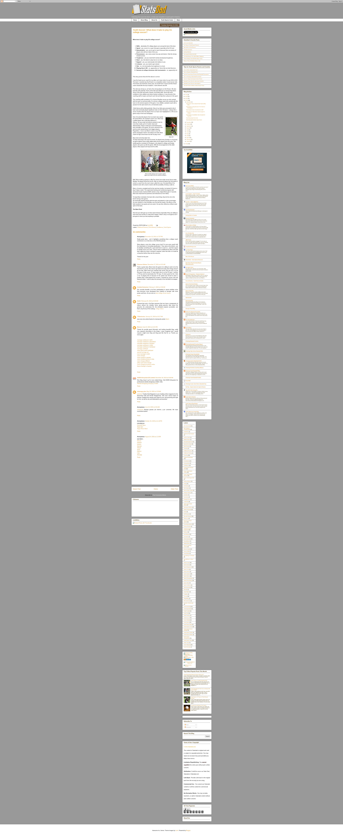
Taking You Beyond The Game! (193, 311)
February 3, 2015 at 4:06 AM (157, 287)
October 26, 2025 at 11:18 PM (153, 421)
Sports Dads (186, 564)
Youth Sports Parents (191, 396)
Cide (138, 453)
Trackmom (188, 334)
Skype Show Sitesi (142, 428)
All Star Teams (187, 437)
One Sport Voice (189, 267)
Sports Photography (188, 578)
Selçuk (139, 447)
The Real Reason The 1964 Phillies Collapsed (193, 56)
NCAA (185, 511)
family (185, 483)
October (188, 124)
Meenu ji (139, 327)
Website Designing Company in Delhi (147, 383)
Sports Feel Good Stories (191, 284)
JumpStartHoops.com (191, 246)
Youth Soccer (187, 617)
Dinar (138, 449)
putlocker (139, 394)
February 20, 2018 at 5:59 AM (149, 301)
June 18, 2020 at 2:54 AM (152, 407)
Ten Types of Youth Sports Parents (191, 45)
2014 (186, 94)
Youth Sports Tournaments (186, 637)
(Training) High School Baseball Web (194, 351)
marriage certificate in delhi (144, 340)
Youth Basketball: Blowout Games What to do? (194, 674)
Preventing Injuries (188, 524)
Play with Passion (187, 516)
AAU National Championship (187, 429)
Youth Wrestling (187, 647)
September (188, 126)
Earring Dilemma (187, 51)
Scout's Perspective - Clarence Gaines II (195, 274)
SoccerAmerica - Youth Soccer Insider (194, 280)
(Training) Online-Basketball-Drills (194, 360)
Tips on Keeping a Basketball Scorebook (192, 76)
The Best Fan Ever (188, 49)
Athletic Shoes (187, 439)
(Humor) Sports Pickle (191, 225)
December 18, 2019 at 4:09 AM (164, 377)
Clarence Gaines (142, 264)
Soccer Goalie (187, 549)
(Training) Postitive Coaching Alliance (194, 367)
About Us (154, 20)
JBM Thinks (188, 239)
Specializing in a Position (189, 555)
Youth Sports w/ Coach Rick (192, 411)
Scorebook (186, 536)
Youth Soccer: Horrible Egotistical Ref (199, 680)
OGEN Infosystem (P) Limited (146, 377)
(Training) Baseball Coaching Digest (194, 344)
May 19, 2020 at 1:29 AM (154, 391)
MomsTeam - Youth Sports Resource (194, 259)
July (187, 129)
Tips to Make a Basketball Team (191, 69)
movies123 (140, 409)
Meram (139, 440)
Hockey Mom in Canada (191, 215)
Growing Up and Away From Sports (198, 705)
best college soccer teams (163, 293)
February (188, 139)
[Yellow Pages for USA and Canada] (187, 659)
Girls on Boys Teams (188, 490)
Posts (187, 724)
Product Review (187, 526)
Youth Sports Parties (188, 632)
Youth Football (187, 611)
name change (141, 355)
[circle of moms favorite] (189, 666)
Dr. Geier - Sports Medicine (192, 201)
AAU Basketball (187, 425)
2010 (186, 143)
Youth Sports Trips (188, 640)
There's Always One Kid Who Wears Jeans (193, 58)
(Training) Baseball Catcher (192, 341)
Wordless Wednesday (188, 603)
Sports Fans (186, 569)
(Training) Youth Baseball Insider (193, 377)
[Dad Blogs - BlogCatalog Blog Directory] (189, 656)
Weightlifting (186, 598)
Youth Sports (167, 227)
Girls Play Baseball (190, 209)
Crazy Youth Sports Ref (189, 477)
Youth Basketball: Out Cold (192, 118)
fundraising (186, 485)
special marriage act (143, 352)
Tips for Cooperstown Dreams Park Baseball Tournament (196, 74)
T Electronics (141, 316)
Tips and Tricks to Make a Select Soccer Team (194, 85)
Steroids (185, 589)
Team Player (186, 591)
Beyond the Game (188, 444)
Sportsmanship (189, 300)
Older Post (174, 489)
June (187, 131)
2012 (186, 98)
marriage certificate (142, 348)
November (188, 122)
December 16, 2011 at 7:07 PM (154, 236)
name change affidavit (143, 361)
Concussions (186, 463)
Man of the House (190, 256)
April (187, 135)
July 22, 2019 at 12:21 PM (150, 327)
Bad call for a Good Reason (190, 47)
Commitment (152, 227)
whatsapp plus (141, 391)
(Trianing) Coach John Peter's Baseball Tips (196, 383)
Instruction (186, 497)
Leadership (186, 501)
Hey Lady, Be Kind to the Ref (190, 54)
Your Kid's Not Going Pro (191, 390)
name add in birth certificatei (145, 350)
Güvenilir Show (141, 425)
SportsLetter (189, 297)
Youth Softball (187, 620)
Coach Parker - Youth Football (193, 193)
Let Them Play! (189, 249)
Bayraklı (139, 446)
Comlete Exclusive (142, 287)
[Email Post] (157, 225)
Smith (139, 301)
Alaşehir (139, 442)
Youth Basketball (187, 608)
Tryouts (185, 596)
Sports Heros (187, 571)
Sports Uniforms (187, 585)
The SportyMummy (190, 319)
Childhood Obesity (188, 453)
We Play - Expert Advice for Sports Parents (196, 387)
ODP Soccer (186, 514)
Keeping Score (187, 499)
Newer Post (137, 489)
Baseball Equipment (188, 441)
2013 (186, 96)
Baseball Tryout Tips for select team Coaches (194, 81)
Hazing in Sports (187, 492)
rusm (176, 830)
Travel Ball (188, 380)
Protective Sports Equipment (187, 529)
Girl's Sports (186, 488)
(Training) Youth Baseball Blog (193, 370)
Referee (185, 532)
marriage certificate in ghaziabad (146, 341)
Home (135, 20)
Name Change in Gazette (144, 366)
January (188, 141)
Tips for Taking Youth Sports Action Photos (193, 78)
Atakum (139, 451)
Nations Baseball (187, 509)
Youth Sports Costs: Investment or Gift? (194, 109)
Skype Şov (140, 427)
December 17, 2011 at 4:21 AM (156, 264)
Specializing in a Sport (188, 559)
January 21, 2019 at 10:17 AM (154, 316)
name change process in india (145, 359)
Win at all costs (187, 600)
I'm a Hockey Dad (190, 233)
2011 (186, 100)
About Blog (144, 20)
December (188, 102)
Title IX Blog (188, 327)
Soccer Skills (186, 551)
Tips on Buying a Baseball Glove (191, 72)
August (188, 128)
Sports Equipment (187, 567)
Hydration (186, 494)
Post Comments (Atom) (159, 495)
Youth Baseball (187, 606)
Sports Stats (186, 582)
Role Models (186, 534)
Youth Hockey (187, 615)
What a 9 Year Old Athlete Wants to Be (192, 60)
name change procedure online (146, 364)
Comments (188, 727)
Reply (138, 259)
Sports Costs (186, 562)
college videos (160, 308)
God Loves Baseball (188, 42)
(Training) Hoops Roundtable (192, 354)
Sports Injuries (187, 573)
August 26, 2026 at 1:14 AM (153, 436)
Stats (178, 20)
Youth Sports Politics (188, 634)
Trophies (186, 594)
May (187, 133)
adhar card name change (144, 362)
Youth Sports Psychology (192, 403)
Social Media (186, 553)
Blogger (188, 830)
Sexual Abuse (187, 541)
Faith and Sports (187, 481)
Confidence (159, 227)
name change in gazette (144, 357)
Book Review (186, 446)
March (187, 137)
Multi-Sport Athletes (188, 507)
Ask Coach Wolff (189, 185)
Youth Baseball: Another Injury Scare (194, 119)
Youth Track (186, 642)
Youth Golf (186, 613)
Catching (186, 448)
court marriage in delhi (143, 354)
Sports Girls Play (189, 290)
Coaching (186, 455)
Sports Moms (187, 576)
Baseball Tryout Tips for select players (192, 83)
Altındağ (139, 455)
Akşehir (139, 444)
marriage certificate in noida (145, 345)
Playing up (186, 518)
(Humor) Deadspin (190, 218)
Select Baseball (187, 538)
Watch (167, 319)
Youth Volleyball (187, 644)
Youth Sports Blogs (188, 624)
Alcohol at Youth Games (189, 433)
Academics (186, 431)
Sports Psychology (188, 580)
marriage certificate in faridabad (146, 347)
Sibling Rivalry (187, 543)
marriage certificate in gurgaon (145, 343)
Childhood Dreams (142, 227)
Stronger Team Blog (190, 308)
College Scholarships (188, 457)
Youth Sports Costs (167, 20)
